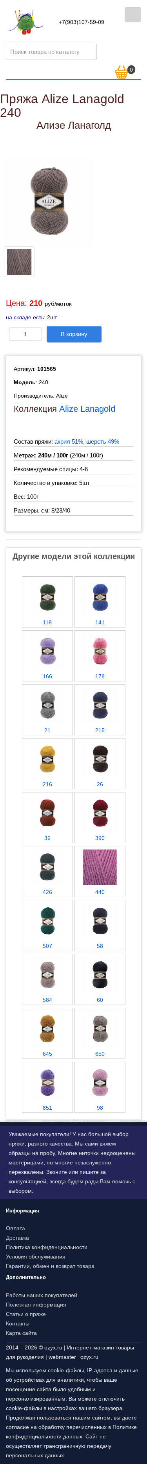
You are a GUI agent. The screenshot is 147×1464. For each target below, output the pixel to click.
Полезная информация (36, 1304)
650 (100, 1054)
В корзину (74, 334)
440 (100, 892)
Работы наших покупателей (41, 1295)
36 (47, 838)
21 (47, 730)
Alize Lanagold (87, 409)
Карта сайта (21, 1333)
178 (100, 676)
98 (100, 1108)
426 (47, 892)
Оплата (15, 1228)
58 (100, 946)
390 (100, 838)
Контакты (17, 1323)
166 (47, 676)
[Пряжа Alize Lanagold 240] (48, 201)
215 (100, 730)
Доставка (17, 1237)
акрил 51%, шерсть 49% (86, 441)
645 (47, 1054)
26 (100, 784)
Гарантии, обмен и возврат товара (50, 1266)
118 (47, 622)
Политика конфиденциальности (46, 1247)
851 (47, 1108)
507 (47, 946)
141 (100, 622)
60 (100, 1000)
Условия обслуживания (35, 1256)
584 (47, 1000)
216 (47, 784)
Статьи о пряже (26, 1314)
